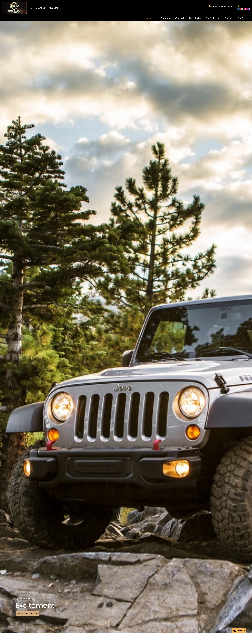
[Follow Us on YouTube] (241, 9)
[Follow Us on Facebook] (238, 9)
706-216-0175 (245, 6)
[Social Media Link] (245, 9)
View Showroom (25, 613)
